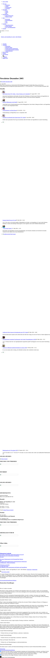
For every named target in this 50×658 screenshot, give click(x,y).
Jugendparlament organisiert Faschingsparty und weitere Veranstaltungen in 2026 (19, 339)
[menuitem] (26, 43)
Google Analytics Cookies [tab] (5, 610)
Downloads (7, 19)
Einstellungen (9, 580)
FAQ (6, 21)
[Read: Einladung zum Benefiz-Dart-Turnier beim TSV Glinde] (4, 116)
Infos (4, 18)
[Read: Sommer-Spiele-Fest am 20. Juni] (4, 122)
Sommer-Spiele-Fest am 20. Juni (9, 220)
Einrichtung (7, 5)
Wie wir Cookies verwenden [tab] (6, 588)
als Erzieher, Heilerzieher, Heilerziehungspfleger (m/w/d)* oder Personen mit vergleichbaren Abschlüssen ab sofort (12, 556)
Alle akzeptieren (3, 580)
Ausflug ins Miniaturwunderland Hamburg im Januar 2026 (15, 347)
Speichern (9, 650)
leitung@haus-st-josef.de (8, 510)
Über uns (4, 3)
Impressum (29, 569)
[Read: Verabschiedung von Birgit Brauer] (4, 109)
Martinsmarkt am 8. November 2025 (10, 450)
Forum (6, 10)
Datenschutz (34, 569)
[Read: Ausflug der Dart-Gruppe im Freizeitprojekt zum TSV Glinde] (26, 234)
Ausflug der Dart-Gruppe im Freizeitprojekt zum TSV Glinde (15, 332)
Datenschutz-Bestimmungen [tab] (6, 644)
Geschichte (7, 8)
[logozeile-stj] (10, 36)
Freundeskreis (5, 14)
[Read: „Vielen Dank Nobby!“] (4, 227)
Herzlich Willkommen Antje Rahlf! (10, 102)
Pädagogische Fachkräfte (5, 553)
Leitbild (6, 6)
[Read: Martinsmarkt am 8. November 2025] (4, 352)
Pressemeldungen (8, 20)
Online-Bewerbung (9, 25)
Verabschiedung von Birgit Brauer (10, 110)
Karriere (4, 23)
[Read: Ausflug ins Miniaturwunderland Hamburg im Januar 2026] (4, 346)
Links (6, 22)
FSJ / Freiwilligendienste (10, 27)
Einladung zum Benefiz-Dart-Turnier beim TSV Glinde (14, 117)
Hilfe (6, 13)
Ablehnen (14, 580)
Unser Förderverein (9, 15)
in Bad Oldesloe (8, 26)
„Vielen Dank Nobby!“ (7, 228)
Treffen (6, 12)
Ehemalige (5, 9)
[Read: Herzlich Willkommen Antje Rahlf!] (4, 101)
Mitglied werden (8, 16)
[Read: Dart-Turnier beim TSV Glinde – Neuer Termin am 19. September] (4, 92)
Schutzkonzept (8, 7)
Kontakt (4, 28)
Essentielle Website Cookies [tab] (6, 599)
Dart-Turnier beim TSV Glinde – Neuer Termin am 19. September (16, 93)
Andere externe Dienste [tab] (5, 622)
